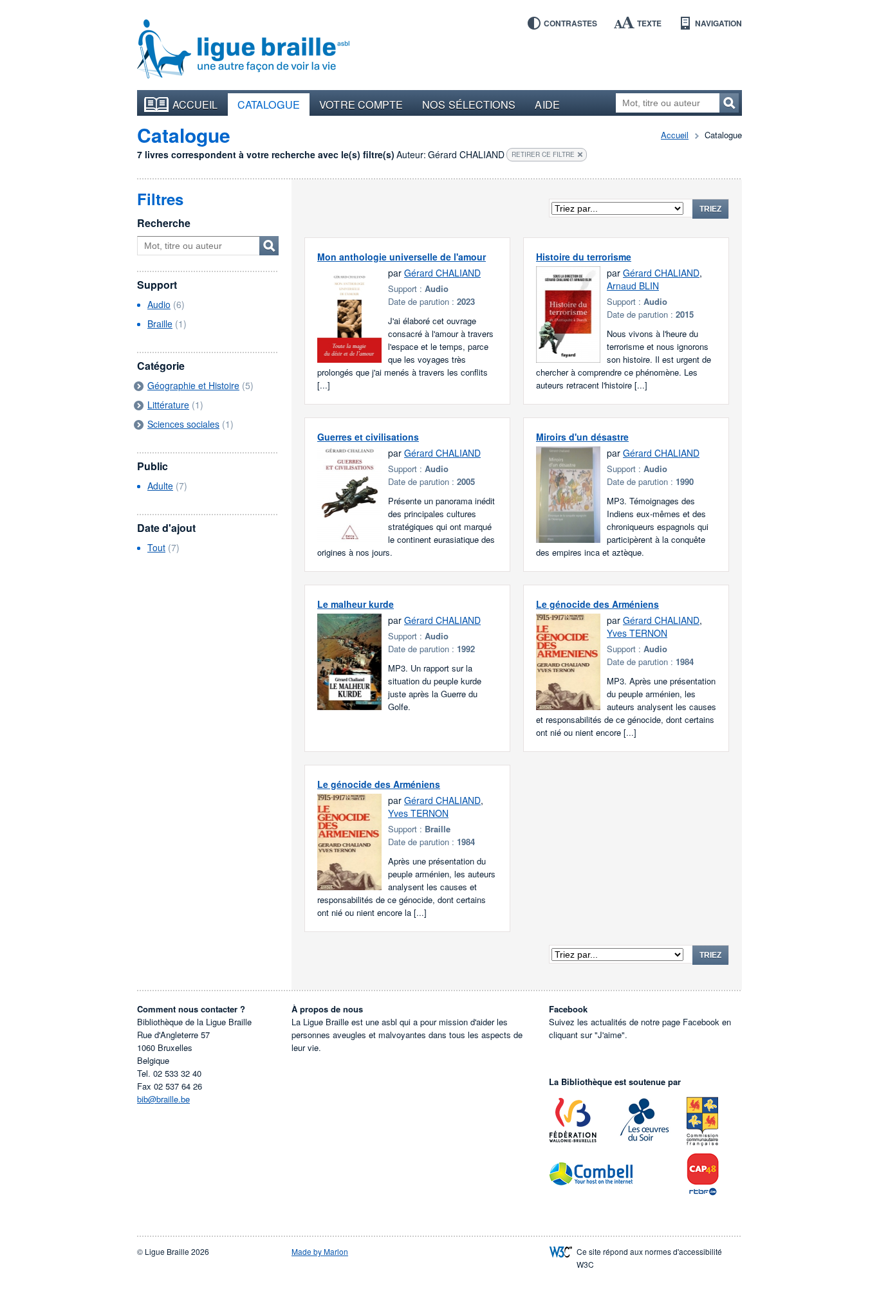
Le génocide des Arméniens (597, 604)
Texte (649, 23)
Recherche (163, 222)
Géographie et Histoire (193, 385)
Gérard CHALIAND (442, 272)
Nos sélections (468, 104)
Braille (159, 323)
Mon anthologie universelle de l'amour (401, 256)
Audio (159, 304)
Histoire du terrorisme (583, 256)
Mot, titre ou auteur (269, 245)
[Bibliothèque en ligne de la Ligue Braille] (243, 49)
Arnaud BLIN (633, 285)
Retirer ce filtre (543, 154)
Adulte (160, 485)
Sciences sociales (183, 423)
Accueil (195, 104)
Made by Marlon (319, 1251)
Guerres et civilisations (368, 436)
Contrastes (570, 23)
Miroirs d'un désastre (582, 436)
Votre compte (361, 104)
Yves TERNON (637, 632)
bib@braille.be (163, 1099)
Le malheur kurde (355, 604)
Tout (156, 547)
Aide (547, 104)
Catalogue (269, 104)
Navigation (718, 23)
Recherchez (729, 103)
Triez (710, 209)
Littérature (168, 404)
